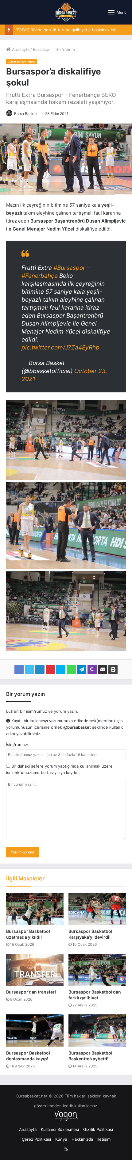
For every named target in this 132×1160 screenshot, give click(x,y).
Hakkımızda (82, 1139)
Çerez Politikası (36, 1139)
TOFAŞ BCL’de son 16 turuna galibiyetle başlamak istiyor (69, 29)
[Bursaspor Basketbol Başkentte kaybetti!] (97, 1030)
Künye (61, 1139)
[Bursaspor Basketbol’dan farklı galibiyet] (97, 970)
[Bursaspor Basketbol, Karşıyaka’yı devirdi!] (97, 909)
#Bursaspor (69, 267)
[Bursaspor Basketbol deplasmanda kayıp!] (35, 1030)
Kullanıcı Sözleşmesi (60, 1129)
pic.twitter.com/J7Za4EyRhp (60, 347)
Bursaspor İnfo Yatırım (54, 49)
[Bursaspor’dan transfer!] (35, 970)
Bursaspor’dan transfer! (31, 991)
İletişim (104, 1139)
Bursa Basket (25, 113)
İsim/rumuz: (17, 744)
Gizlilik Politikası (98, 1129)
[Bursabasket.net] (66, 12)
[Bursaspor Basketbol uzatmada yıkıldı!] (35, 909)
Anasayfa (20, 49)
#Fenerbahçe (39, 275)
